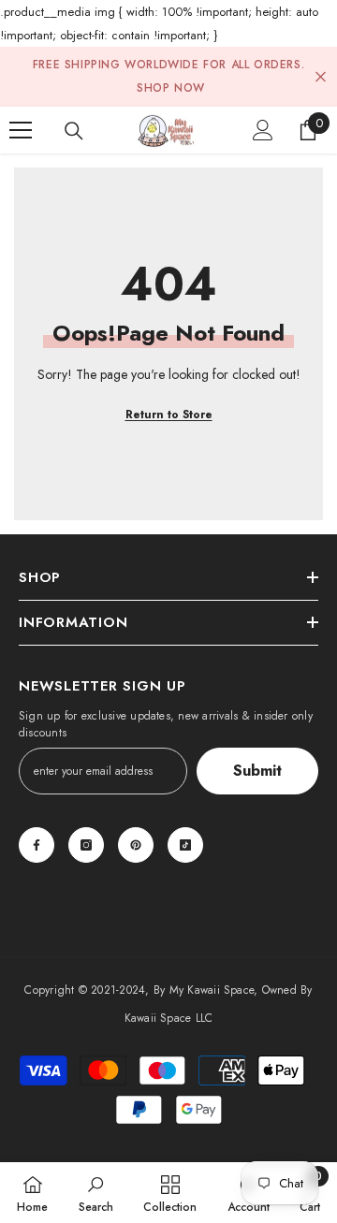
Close (321, 77)
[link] (96, 1192)
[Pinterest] (136, 845)
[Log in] (263, 130)
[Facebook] (36, 845)
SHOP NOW (171, 88)
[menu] (20, 130)
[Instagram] (86, 845)
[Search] (74, 131)
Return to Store (168, 414)
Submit (257, 770)
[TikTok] (185, 845)
